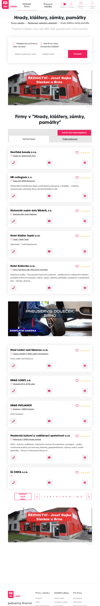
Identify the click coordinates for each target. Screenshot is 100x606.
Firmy (37, 602)
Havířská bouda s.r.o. (23, 152)
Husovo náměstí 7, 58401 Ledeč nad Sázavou (30, 353)
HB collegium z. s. (21, 177)
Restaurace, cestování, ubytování (42, 22)
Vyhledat (77, 54)
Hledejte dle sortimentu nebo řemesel (25, 45)
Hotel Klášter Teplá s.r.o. (25, 236)
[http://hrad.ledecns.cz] (85, 366)
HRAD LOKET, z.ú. (20, 380)
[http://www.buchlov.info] (85, 196)
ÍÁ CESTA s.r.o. (19, 472)
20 (77, 496)
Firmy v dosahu (18, 22)
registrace (77, 598)
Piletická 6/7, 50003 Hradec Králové (27, 439)
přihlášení (77, 602)
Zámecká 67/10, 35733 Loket (24, 384)
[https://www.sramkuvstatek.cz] (85, 457)
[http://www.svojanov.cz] (85, 421)
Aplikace (38, 598)
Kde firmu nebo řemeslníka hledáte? (49, 45)
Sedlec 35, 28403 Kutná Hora (24, 155)
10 (70, 496)
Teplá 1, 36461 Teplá (21, 239)
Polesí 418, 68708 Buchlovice (24, 181)
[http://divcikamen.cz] (85, 483)
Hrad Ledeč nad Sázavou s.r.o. (29, 350)
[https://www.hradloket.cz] (85, 391)
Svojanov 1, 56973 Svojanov (23, 409)
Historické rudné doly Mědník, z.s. (31, 211)
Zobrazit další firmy (23, 496)
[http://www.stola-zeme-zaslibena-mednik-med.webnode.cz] (85, 221)
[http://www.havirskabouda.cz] (85, 163)
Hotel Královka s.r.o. (22, 266)
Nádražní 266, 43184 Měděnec (25, 214)
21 (81, 496)
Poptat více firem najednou (74, 132)
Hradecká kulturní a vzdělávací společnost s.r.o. (40, 436)
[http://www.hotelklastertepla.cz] (85, 251)
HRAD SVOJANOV (21, 405)
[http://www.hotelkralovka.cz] (85, 288)
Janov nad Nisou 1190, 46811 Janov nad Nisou (30, 269)
